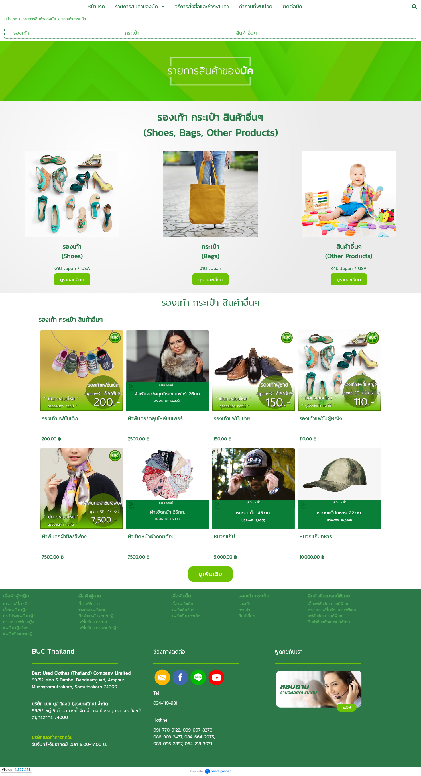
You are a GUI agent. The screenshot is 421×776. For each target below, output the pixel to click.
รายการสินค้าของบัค (39, 19)
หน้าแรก (10, 19)
